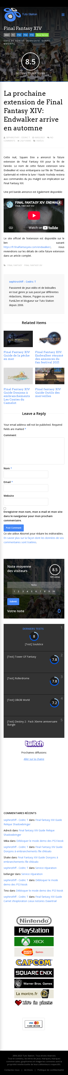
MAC (7, 35)
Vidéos (40, 140)
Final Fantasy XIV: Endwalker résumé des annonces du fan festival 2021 (49, 357)
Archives (28, 1070)
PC (13, 35)
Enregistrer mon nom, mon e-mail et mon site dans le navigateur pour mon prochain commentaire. (33, 516)
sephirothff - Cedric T (18, 137)
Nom (7, 468)
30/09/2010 (33, 40)
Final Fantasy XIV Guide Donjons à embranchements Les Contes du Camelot (17, 396)
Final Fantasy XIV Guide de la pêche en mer (17, 355)
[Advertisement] (34, 786)
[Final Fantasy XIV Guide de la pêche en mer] (18, 346)
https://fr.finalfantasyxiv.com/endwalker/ (27, 247)
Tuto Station (28, 1055)
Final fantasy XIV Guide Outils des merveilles (48, 392)
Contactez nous (11, 1070)
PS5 (32, 35)
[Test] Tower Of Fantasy (21, 656)
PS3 (19, 35)
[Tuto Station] (20, 20)
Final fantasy (14, 265)
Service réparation (46, 868)
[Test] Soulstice (34, 644)
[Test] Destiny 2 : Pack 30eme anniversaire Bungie (32, 723)
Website (9, 495)
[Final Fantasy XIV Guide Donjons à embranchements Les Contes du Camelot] (18, 383)
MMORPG (9, 43)
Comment (10, 435)
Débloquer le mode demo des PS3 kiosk (39, 841)
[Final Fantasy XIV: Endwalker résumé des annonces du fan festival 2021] (49, 346)
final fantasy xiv (33, 265)
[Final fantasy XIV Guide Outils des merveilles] (49, 383)
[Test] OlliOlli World (18, 700)
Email (7, 482)
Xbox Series (42, 35)
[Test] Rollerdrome (18, 678)
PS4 (25, 35)
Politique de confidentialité (51, 1070)
